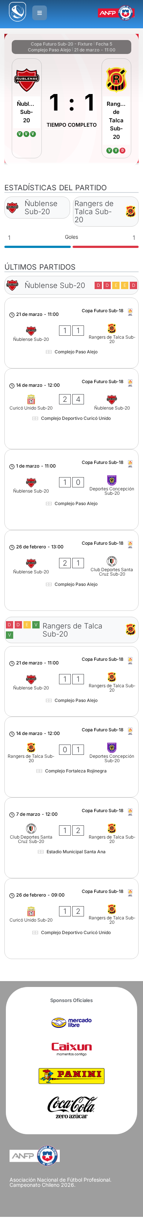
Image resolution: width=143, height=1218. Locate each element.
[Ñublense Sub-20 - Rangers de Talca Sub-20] (71, 333)
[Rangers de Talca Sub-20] (117, 108)
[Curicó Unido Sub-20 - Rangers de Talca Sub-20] (71, 918)
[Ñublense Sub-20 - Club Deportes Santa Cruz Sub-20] (71, 570)
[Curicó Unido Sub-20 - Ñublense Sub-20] (71, 408)
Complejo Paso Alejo (49, 50)
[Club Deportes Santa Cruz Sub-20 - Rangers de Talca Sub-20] (71, 837)
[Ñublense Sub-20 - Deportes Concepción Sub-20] (71, 489)
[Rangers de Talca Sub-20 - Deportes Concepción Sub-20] (71, 757)
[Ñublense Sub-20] (27, 108)
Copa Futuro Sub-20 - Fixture (61, 44)
